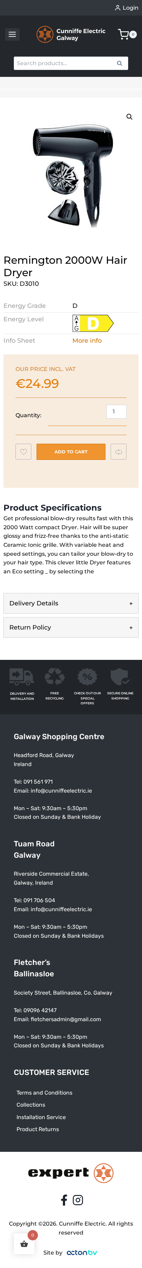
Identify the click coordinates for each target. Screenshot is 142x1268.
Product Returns (38, 1129)
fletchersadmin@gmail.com (66, 1019)
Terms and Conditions (44, 1092)
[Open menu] (12, 34)
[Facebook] (64, 1200)
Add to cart (71, 451)
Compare (121, 451)
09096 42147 (40, 1010)
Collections (31, 1104)
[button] (129, 117)
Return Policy (30, 627)
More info (87, 340)
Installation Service (41, 1117)
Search (121, 64)
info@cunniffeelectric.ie (61, 790)
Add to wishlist (26, 453)
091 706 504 (39, 900)
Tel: (18, 900)
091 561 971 (38, 781)
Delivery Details (33, 603)
